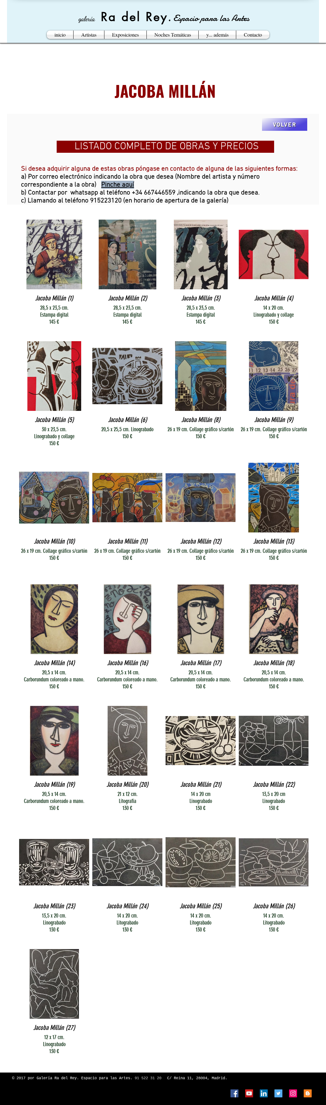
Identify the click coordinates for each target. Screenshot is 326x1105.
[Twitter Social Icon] (278, 1093)
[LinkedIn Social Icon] (264, 1093)
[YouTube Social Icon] (249, 1093)
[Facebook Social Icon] (234, 1093)
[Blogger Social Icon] (308, 1093)
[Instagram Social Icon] (293, 1093)
